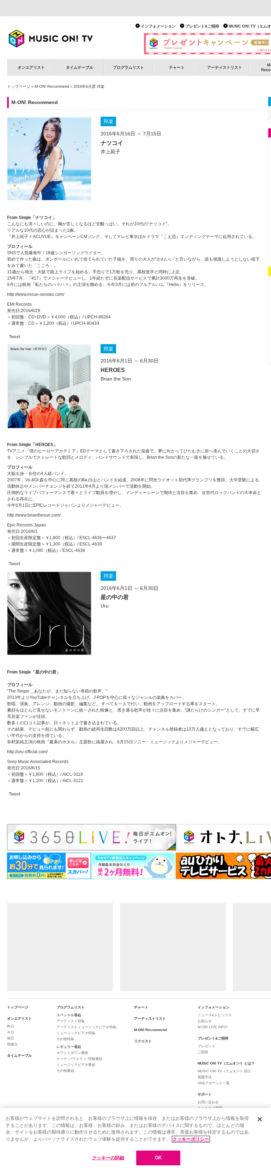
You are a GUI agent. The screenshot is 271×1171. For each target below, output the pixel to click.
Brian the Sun (116, 379)
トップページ (18, 86)
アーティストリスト (224, 67)
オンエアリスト (31, 67)
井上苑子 (110, 151)
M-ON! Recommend (52, 86)
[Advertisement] (60, 947)
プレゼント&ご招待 (202, 26)
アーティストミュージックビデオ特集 (86, 1027)
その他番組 (65, 1071)
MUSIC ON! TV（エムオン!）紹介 (224, 1071)
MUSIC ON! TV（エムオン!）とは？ (226, 1063)
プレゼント (206, 1046)
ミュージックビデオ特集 (75, 1033)
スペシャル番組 (68, 1015)
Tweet (14, 336)
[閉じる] (259, 1119)
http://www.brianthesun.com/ (34, 515)
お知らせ (205, 1021)
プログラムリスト (128, 67)
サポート (205, 1094)
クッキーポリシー (191, 1139)
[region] (135, 1139)
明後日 (12, 1044)
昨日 (10, 1026)
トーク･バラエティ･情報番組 (79, 1059)
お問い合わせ (208, 1102)
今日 (10, 1032)
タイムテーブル (79, 67)
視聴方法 (205, 1077)
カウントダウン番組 (72, 1053)
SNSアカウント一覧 (214, 1083)
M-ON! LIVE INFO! (213, 1027)
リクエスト (143, 1041)
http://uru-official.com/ (27, 751)
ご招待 (203, 1052)
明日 (10, 1038)
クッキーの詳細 (108, 1157)
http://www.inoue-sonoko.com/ (35, 294)
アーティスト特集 (70, 1021)
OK (158, 1157)
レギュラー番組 (68, 1047)
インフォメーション (158, 26)
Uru (105, 606)
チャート (177, 67)
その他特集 (65, 1039)
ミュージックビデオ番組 (75, 1065)
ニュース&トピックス (215, 1015)
